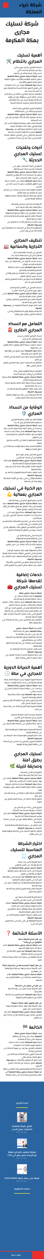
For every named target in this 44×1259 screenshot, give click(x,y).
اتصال (20, 1227)
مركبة (20, 1200)
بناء (20, 1203)
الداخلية (20, 1221)
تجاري (20, 1212)
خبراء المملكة (31, 85)
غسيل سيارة (21, 1206)
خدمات (20, 1218)
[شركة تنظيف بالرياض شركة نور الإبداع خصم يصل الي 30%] (22, 1143)
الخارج (20, 1224)
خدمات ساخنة (20, 1242)
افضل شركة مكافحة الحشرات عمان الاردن (22, 1128)
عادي (20, 1215)
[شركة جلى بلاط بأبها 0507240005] (22, 1169)
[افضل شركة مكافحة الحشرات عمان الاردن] (22, 1117)
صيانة (20, 1209)
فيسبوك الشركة (35, 225)
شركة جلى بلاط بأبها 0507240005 (22, 1178)
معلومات (20, 1233)
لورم (20, 1230)
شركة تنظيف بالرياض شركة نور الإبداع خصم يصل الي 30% (22, 1154)
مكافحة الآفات (20, 1197)
